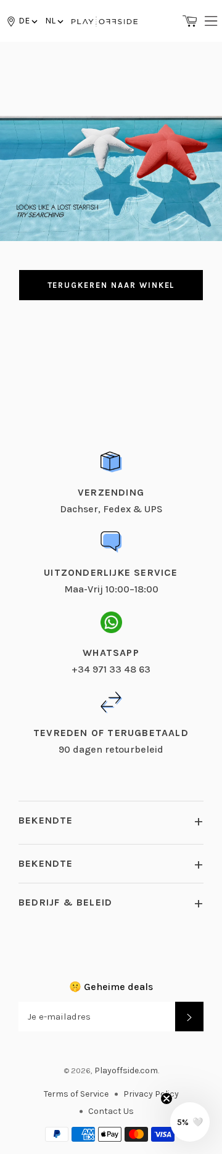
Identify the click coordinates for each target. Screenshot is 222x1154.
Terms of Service (76, 1094)
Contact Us (111, 1111)
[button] (53, 21)
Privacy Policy (151, 1094)
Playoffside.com (126, 1070)
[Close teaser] (166, 1098)
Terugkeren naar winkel (111, 285)
